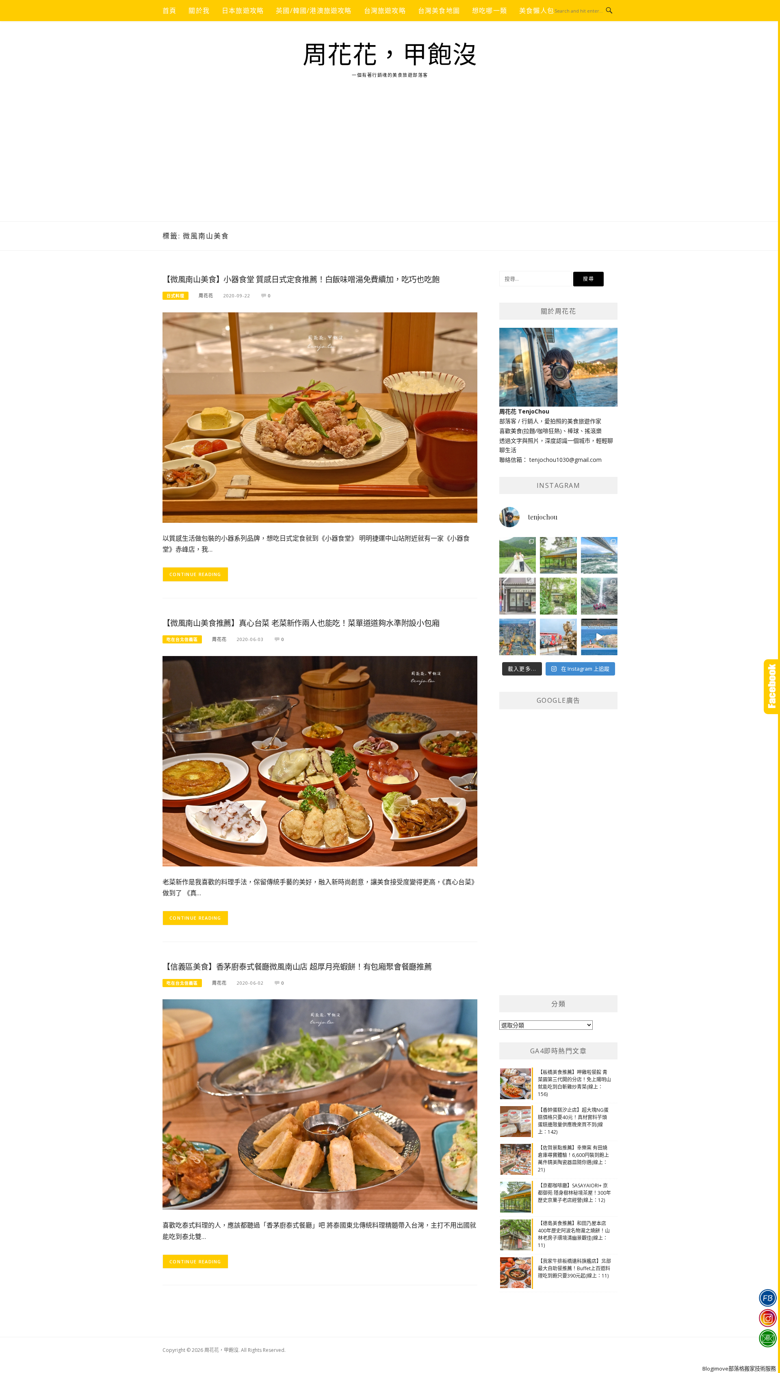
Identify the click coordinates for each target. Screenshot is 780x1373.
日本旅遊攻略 (243, 10)
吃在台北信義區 (182, 639)
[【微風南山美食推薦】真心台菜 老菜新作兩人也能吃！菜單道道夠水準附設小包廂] (319, 760)
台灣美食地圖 (439, 10)
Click (772, 686)
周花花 (206, 295)
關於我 (199, 10)
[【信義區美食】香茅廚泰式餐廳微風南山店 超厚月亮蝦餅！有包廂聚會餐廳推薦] (319, 1104)
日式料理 (175, 296)
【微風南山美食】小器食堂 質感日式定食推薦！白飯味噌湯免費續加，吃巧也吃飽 (301, 279)
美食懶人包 (536, 10)
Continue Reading (195, 574)
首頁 (169, 10)
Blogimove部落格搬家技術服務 (739, 1368)
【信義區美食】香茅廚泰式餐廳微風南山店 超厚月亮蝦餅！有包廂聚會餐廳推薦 (297, 967)
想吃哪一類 (489, 10)
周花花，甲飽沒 (390, 55)
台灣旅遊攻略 (385, 10)
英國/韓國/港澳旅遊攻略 (313, 10)
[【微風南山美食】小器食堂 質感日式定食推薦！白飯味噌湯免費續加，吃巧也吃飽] (319, 417)
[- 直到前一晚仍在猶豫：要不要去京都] (558, 596)
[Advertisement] (390, 160)
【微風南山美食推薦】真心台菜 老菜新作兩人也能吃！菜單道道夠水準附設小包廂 (301, 623)
